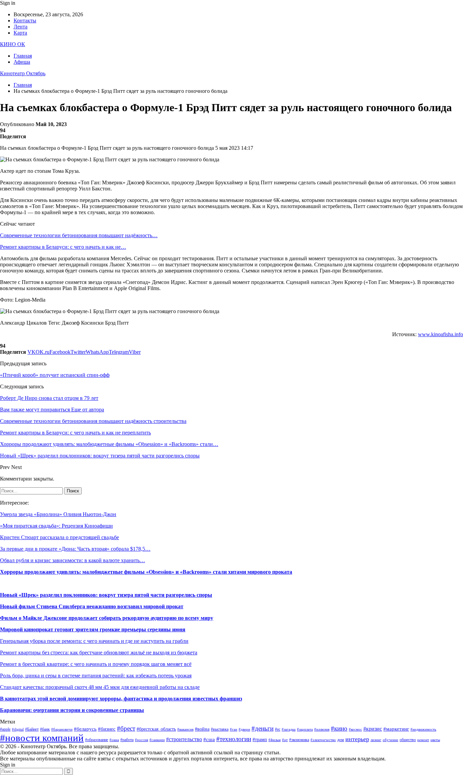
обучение (390, 740)
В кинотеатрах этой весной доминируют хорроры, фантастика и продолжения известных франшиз (121, 698)
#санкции (157, 740)
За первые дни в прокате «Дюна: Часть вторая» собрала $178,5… (75, 549)
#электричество (323, 740)
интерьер (357, 739)
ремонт (423, 740)
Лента (20, 26)
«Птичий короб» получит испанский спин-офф (54, 375)
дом (340, 739)
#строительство (184, 739)
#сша (209, 739)
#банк (45, 729)
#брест (126, 728)
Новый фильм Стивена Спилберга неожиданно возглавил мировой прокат (91, 606)
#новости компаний (42, 737)
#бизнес (107, 729)
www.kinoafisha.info (440, 334)
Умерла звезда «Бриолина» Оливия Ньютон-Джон (58, 514)
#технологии (233, 738)
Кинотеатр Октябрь (22, 73)
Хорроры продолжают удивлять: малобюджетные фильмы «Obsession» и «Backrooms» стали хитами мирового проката (146, 572)
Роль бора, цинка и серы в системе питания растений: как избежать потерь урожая (96, 675)
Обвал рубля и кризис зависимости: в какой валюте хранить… (72, 560)
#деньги (262, 728)
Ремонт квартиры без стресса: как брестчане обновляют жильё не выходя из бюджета (98, 652)
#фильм (274, 740)
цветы (435, 740)
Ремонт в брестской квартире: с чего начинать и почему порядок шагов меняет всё (96, 664)
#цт (285, 740)
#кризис (372, 729)
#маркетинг (396, 729)
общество (408, 739)
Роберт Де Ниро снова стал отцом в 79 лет (49, 398)
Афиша (22, 62)
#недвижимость (423, 729)
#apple (5, 729)
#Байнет (32, 729)
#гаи (233, 729)
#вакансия (185, 729)
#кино (339, 728)
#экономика (299, 739)
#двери (244, 729)
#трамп (260, 739)
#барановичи (62, 729)
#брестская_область (156, 729)
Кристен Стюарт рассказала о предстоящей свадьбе (59, 537)
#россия (141, 740)
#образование (96, 739)
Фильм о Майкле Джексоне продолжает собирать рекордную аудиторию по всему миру (106, 618)
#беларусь (85, 729)
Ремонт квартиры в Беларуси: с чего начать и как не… (63, 247)
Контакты (25, 20)
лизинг (375, 740)
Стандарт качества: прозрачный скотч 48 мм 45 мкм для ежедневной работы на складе (100, 687)
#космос (355, 729)
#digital (18, 729)
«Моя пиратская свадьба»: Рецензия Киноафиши (56, 526)
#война (202, 729)
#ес (277, 729)
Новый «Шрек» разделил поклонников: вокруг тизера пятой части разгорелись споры (106, 595)
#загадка (289, 729)
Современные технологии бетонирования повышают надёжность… (79, 235)
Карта (20, 33)
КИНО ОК (12, 44)
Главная (23, 56)
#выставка (219, 729)
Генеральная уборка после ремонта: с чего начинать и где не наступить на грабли (94, 641)
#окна (114, 740)
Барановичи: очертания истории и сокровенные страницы (72, 710)
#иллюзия (321, 729)
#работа (127, 739)
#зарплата (305, 729)
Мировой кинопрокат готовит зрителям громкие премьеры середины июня (92, 629)
